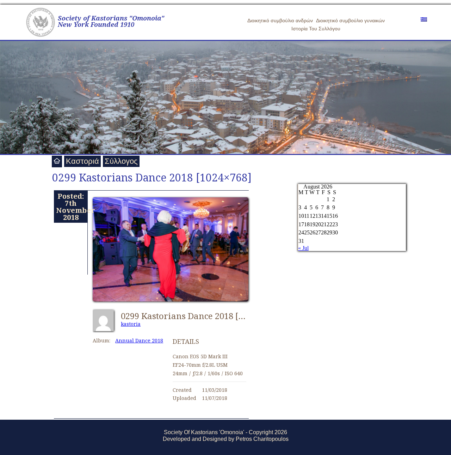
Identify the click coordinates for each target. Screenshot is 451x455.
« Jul (303, 248)
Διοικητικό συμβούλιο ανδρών (280, 20)
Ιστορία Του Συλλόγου (315, 28)
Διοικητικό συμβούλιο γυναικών (350, 20)
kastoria (131, 324)
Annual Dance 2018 (139, 340)
